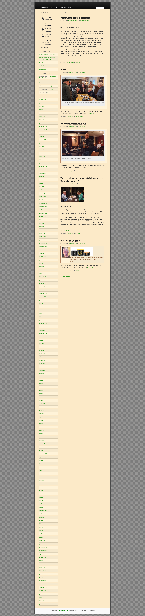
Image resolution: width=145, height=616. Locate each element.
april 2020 (41, 350)
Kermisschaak (42, 69)
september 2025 (43, 136)
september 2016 (43, 493)
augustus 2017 (42, 457)
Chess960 (81, 4)
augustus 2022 (42, 256)
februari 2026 (42, 119)
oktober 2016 (42, 490)
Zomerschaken (54, 7)
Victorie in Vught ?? (70, 241)
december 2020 (43, 323)
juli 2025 (41, 143)
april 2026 (41, 113)
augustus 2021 (42, 296)
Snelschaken (95, 4)
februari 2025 (42, 159)
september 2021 (43, 293)
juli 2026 (41, 103)
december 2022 (43, 243)
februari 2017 (42, 477)
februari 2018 (42, 437)
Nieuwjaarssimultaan (66, 7)
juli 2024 (41, 183)
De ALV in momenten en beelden (47, 54)
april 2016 (41, 503)
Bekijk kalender (44, 47)
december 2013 (42, 577)
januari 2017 (42, 480)
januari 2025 (42, 163)
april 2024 (41, 189)
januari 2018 (42, 440)
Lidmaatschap (44, 7)
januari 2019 (42, 400)
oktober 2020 (42, 330)
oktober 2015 (42, 513)
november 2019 (43, 366)
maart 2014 (42, 567)
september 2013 (43, 587)
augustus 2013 (42, 590)
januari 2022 (42, 280)
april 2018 (41, 430)
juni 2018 (41, 423)
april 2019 (41, 390)
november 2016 (43, 487)
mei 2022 (41, 266)
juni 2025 (41, 146)
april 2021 (41, 310)
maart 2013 (41, 597)
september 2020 (43, 333)
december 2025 (43, 126)
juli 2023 (41, 219)
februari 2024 (42, 196)
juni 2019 (41, 383)
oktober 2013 (42, 584)
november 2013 (43, 580)
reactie (77, 171)
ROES (63, 69)
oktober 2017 (42, 450)
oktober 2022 (42, 250)
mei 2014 (41, 560)
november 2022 (43, 246)
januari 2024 (42, 199)
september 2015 (43, 517)
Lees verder (64, 59)
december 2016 (43, 483)
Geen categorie (70, 62)
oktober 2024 (42, 173)
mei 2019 (41, 387)
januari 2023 (42, 240)
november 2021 (43, 286)
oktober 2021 (42, 290)
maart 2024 (42, 193)
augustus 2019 (42, 376)
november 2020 (43, 326)
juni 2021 (41, 303)
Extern (75, 4)
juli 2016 (41, 497)
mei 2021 (41, 306)
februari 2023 (42, 236)
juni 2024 (41, 186)
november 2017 (43, 447)
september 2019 (43, 373)
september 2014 (43, 554)
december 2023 (43, 203)
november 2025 (43, 129)
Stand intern (67, 4)
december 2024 (43, 166)
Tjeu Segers (82, 72)
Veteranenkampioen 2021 (73, 123)
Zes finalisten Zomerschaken (46, 65)
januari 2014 (42, 574)
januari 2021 (42, 320)
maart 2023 (42, 233)
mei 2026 (41, 109)
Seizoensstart (48, 19)
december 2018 (43, 403)
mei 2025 (41, 149)
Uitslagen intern (58, 4)
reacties (77, 62)
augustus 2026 (42, 99)
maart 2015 (42, 537)
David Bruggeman (84, 20)
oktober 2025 (42, 133)
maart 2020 (42, 353)
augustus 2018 (42, 417)
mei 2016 (41, 500)
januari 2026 (42, 123)
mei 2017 (41, 467)
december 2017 (43, 443)
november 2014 (43, 550)
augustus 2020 (42, 336)
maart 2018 (42, 433)
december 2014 (43, 547)
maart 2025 (42, 156)
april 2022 (41, 270)
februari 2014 (42, 570)
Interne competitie (48, 24)
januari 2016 (42, 507)
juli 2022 (41, 260)
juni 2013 (41, 594)
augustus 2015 (42, 520)
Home (42, 4)
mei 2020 (41, 346)
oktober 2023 (42, 209)
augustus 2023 (42, 216)
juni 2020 (41, 343)
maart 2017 (42, 473)
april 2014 (41, 564)
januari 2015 (42, 544)
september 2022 (43, 253)
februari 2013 (42, 600)
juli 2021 (41, 300)
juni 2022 (41, 263)
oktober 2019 (42, 370)
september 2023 (43, 213)
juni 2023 (41, 223)
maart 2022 (42, 273)
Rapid (88, 4)
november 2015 (43, 510)
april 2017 (41, 470)
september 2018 (43, 413)
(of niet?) (41, 62)
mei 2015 (41, 530)
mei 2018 (41, 427)
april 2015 (41, 533)
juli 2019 (41, 380)
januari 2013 (42, 604)
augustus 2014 (42, 557)
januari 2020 (42, 360)
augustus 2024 (42, 179)
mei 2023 (41, 226)
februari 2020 (42, 356)
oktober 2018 (42, 410)
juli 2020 (41, 340)
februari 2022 (42, 276)
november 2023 (43, 206)
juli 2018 (41, 420)
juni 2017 (41, 463)
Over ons (48, 4)
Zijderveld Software (63, 610)
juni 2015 (41, 527)
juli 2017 (41, 460)
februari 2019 (42, 397)
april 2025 (41, 153)
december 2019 (43, 363)
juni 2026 (41, 106)
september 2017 (43, 453)
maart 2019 (42, 393)
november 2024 (43, 169)
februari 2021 (42, 316)
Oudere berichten (65, 276)
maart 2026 (42, 116)
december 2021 (42, 283)
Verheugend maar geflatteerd (75, 18)
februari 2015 (42, 540)
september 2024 (43, 176)
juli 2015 (41, 523)
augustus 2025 (42, 139)
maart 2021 (41, 313)
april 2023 (41, 230)
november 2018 (43, 407)
